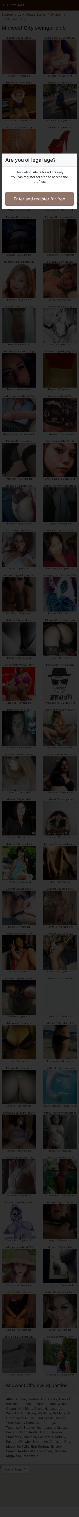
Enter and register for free (39, 198)
